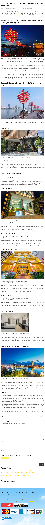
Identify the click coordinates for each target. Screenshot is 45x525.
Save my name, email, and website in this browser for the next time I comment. (16, 455)
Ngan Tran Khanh (8, 8)
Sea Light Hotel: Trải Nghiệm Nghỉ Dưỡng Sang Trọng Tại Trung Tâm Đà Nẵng (15, 475)
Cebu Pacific (17, 13)
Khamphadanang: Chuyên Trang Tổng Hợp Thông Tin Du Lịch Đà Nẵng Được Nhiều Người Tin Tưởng (19, 470)
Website (2, 450)
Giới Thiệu (32, 501)
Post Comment (5, 458)
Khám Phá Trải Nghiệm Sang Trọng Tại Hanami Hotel (10, 473)
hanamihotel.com (9, 160)
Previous (3, 416)
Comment (2, 425)
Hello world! (15, 483)
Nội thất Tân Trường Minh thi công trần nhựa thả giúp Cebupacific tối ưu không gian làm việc (17, 472)
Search (2, 462)
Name (2, 441)
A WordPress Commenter (7, 483)
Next (42, 416)
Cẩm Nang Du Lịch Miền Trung (27, 8)
